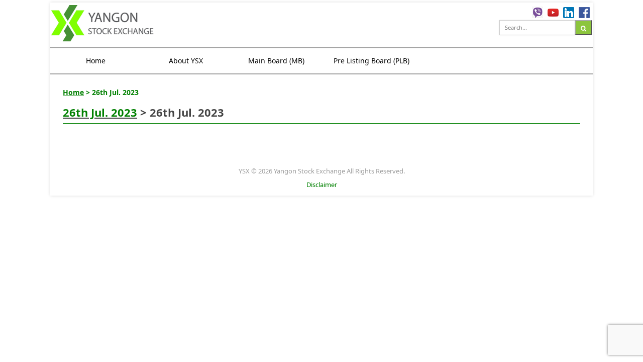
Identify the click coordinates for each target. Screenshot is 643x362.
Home (95, 60)
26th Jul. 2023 (100, 112)
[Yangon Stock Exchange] (102, 24)
